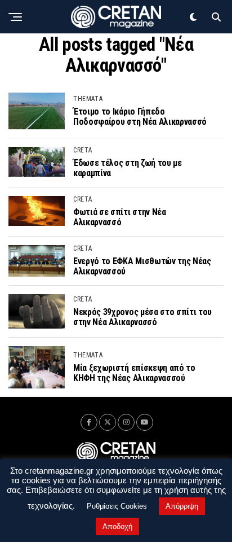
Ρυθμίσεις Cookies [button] (117, 506)
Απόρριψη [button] (182, 506)
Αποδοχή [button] (117, 526)
